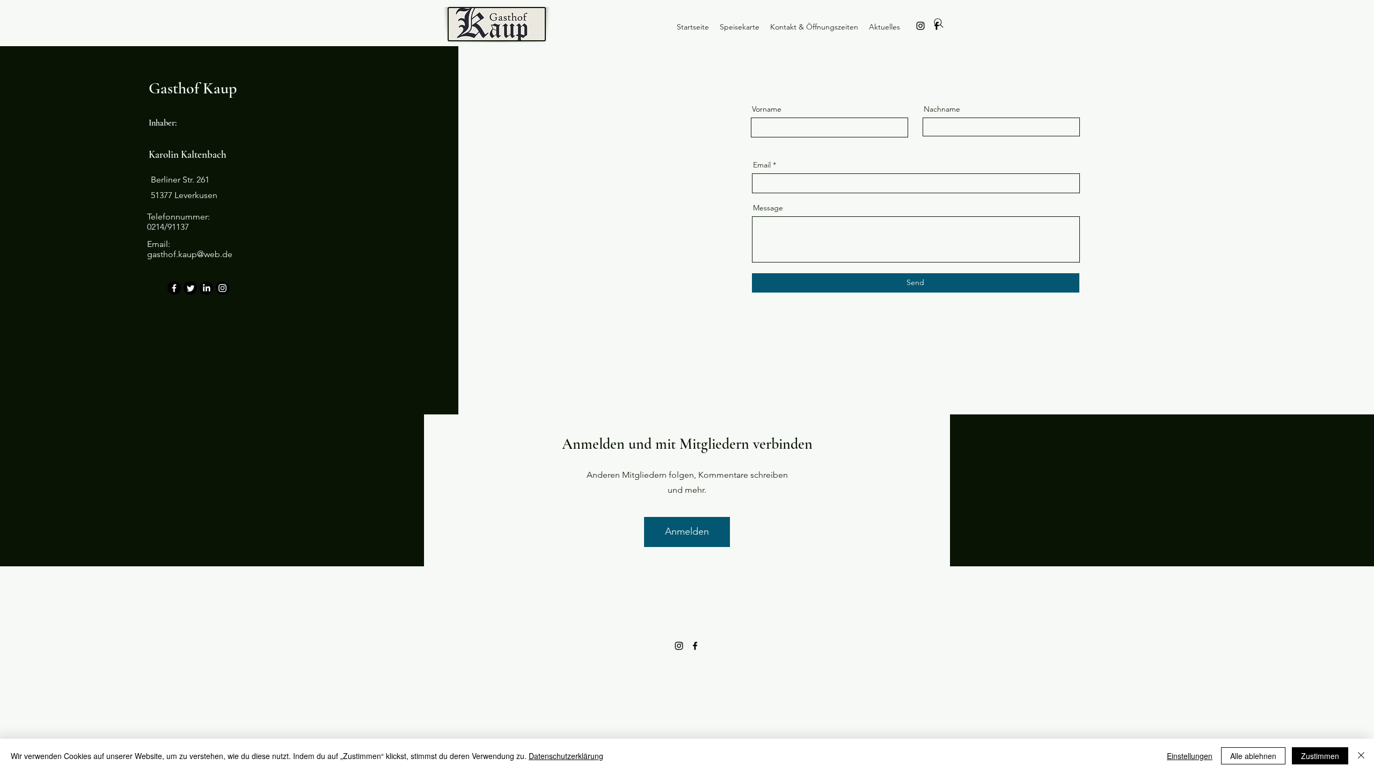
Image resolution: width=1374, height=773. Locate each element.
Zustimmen (1320, 755)
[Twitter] (190, 288)
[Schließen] (1361, 755)
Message (768, 208)
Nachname (942, 109)
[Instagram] (222, 288)
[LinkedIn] (206, 288)
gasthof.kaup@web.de (189, 254)
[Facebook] (174, 288)
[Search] (938, 23)
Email (762, 165)
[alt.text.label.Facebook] (695, 645)
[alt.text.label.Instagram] (920, 25)
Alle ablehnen (1253, 755)
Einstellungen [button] (1189, 755)
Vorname (766, 109)
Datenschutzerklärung (566, 755)
